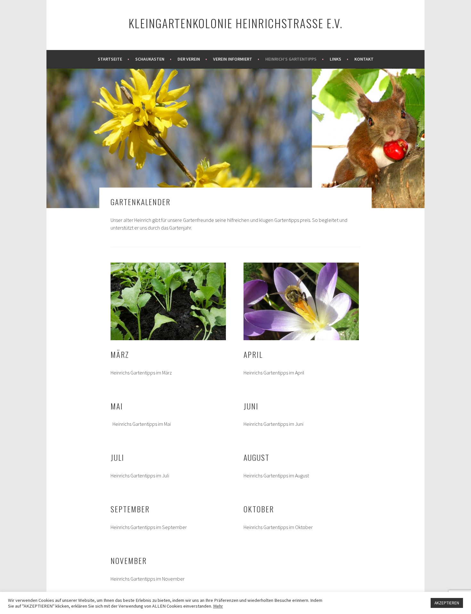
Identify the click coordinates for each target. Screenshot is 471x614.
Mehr (218, 606)
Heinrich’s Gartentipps (291, 59)
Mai (117, 406)
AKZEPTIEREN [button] (446, 603)
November (129, 560)
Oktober (259, 509)
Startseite (110, 59)
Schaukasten (149, 59)
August (256, 457)
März (120, 354)
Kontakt (364, 59)
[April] (301, 301)
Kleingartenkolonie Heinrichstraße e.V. (235, 22)
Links (335, 59)
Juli (117, 457)
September (130, 509)
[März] (168, 301)
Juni (251, 406)
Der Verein (189, 59)
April (253, 354)
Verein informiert (232, 59)
